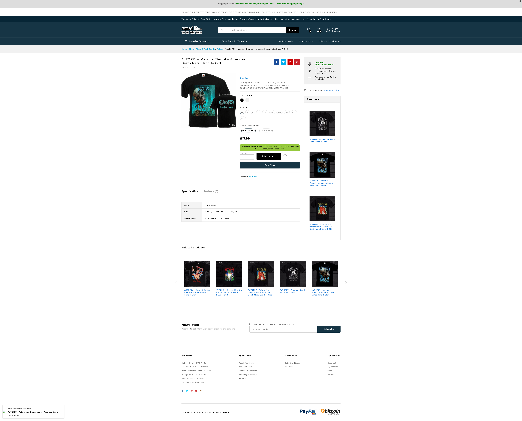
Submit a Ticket (306, 41)
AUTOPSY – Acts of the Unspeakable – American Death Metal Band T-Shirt (260, 292)
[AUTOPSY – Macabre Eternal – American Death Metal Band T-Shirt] (276, 62)
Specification (189, 191)
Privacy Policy (245, 367)
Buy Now (269, 165)
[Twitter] (187, 391)
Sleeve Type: (249, 126)
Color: (246, 95)
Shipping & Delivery (248, 374)
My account (332, 367)
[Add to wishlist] (285, 156)
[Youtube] (196, 391)
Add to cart (269, 156)
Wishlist (330, 374)
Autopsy (253, 176)
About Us (336, 41)
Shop (329, 371)
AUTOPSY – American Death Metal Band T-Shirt (292, 291)
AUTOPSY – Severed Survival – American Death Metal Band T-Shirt (197, 292)
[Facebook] (182, 391)
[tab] (191, 192)
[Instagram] (201, 391)
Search (292, 30)
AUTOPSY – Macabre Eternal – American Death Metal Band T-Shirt (323, 292)
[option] (197, 282)
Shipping (323, 41)
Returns (242, 378)
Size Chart (244, 78)
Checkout (331, 363)
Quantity (243, 153)
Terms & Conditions (248, 371)
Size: (243, 107)
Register (336, 31)
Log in (335, 29)
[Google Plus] (191, 391)
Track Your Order (285, 41)
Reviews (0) (210, 191)
